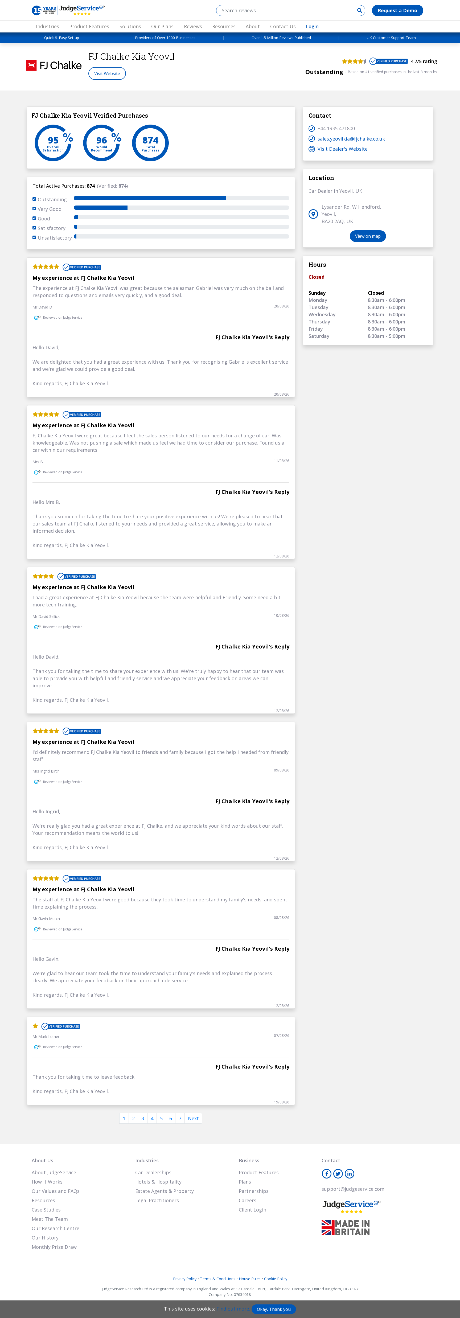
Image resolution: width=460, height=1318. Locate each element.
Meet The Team (50, 1219)
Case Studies (46, 1209)
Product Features (89, 26)
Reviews (193, 26)
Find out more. (233, 1308)
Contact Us (283, 26)
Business (249, 1160)
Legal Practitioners (157, 1200)
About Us (42, 1160)
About (253, 26)
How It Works (47, 1182)
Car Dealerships (153, 1172)
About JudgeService (54, 1172)
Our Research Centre (55, 1228)
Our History (45, 1237)
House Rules (250, 1278)
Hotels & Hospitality (158, 1182)
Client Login (252, 1209)
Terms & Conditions (217, 1278)
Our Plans (162, 26)
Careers (247, 1200)
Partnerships (254, 1191)
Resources (224, 26)
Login (312, 26)
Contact (331, 1160)
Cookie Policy (275, 1278)
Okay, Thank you (274, 1309)
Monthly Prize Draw (54, 1247)
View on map (368, 236)
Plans (245, 1182)
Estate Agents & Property (164, 1191)
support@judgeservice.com (353, 1189)
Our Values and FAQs (56, 1191)
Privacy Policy (184, 1278)
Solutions (130, 26)
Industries (47, 26)
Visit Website (107, 73)
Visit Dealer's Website (343, 149)
